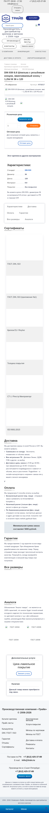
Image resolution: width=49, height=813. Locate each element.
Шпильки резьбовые (11, 69)
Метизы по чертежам (35, 730)
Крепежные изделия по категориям (16, 67)
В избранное (11, 85)
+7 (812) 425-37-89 (32, 757)
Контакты (30, 748)
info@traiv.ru (28, 760)
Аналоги (29, 219)
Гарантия (6, 739)
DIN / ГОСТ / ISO (9, 733)
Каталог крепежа (9, 719)
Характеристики (14, 207)
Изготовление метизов (32, 719)
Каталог (23, 64)
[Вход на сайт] (7, 10)
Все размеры (13, 219)
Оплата (10, 213)
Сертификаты (8, 747)
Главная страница (10, 64)
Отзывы (5, 743)
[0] (36, 25)
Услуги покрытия (33, 724)
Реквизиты (30, 744)
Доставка (32, 207)
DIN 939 (28, 170)
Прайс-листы (7, 723)
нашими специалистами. (14, 622)
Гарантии (23, 213)
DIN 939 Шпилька (28, 69)
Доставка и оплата (34, 740)
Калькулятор (7, 729)
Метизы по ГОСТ (33, 734)
